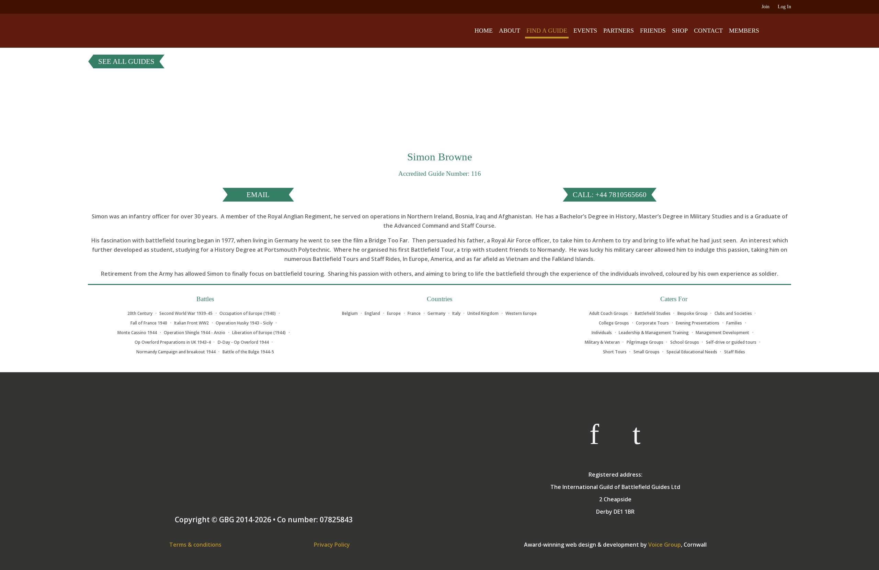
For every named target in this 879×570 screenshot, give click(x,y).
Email (258, 195)
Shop (680, 30)
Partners (618, 30)
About (509, 30)
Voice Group (664, 544)
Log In (784, 6)
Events (585, 30)
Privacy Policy (332, 544)
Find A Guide (546, 30)
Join (765, 6)
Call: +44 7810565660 (610, 195)
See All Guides (126, 61)
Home (484, 30)
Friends (653, 30)
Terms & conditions (195, 544)
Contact (708, 30)
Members (744, 30)
